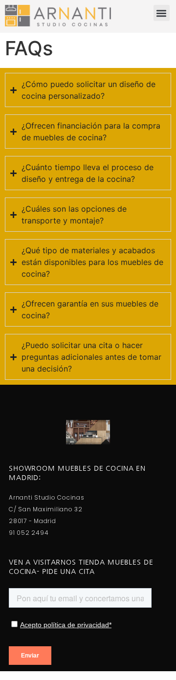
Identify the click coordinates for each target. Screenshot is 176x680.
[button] (162, 13)
